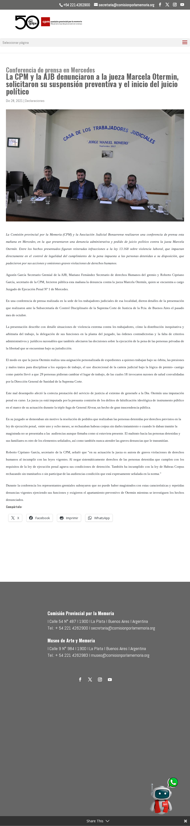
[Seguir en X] (90, 679)
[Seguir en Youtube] (110, 679)
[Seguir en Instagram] (100, 679)
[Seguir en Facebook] (80, 679)
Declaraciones (35, 100)
